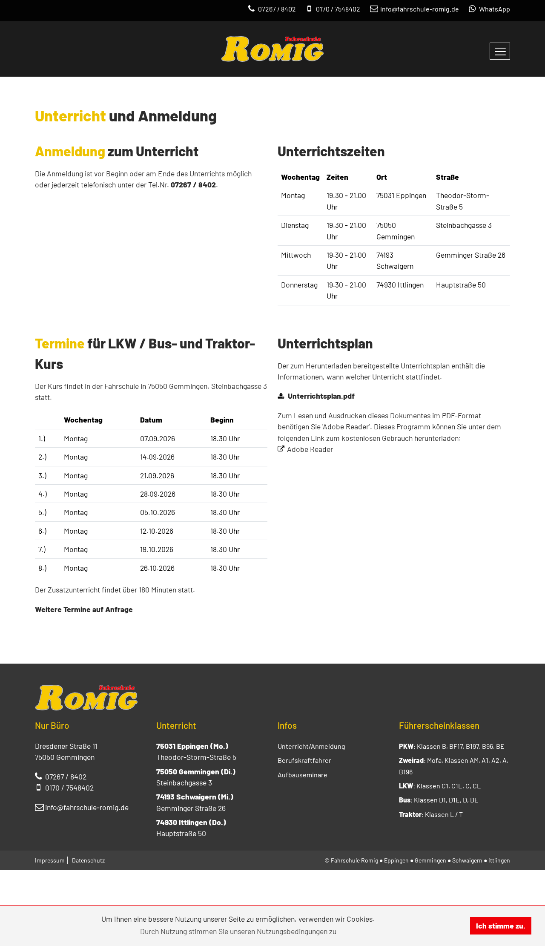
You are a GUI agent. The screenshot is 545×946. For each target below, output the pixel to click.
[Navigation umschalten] (500, 51)
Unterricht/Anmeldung (311, 746)
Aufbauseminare (302, 775)
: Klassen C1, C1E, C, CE (440, 786)
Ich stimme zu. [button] (500, 925)
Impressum (50, 860)
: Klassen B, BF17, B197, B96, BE (452, 746)
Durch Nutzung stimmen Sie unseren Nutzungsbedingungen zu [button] (238, 931)
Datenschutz (88, 860)
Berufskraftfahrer (304, 760)
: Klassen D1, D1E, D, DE (439, 800)
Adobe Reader (310, 449)
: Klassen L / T (431, 814)
